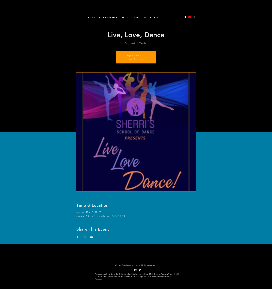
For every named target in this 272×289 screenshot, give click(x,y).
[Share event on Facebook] (77, 237)
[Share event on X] (84, 237)
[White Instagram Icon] (194, 17)
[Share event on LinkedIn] (91, 237)
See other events (136, 58)
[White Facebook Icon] (185, 17)
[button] (125, 17)
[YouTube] (189, 17)
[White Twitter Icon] (139, 269)
